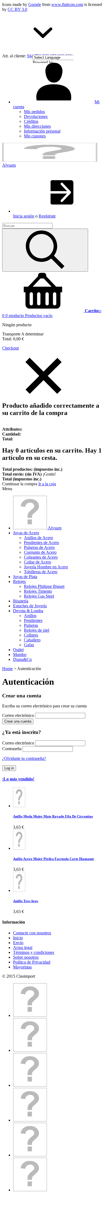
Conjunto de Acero (40, 552)
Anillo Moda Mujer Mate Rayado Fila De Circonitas (53, 816)
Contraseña (11, 748)
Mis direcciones (37, 126)
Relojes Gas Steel (39, 596)
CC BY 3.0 (17, 9)
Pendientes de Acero (41, 542)
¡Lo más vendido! (18, 779)
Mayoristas (22, 967)
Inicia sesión (23, 216)
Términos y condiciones (33, 952)
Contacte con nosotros (32, 933)
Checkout (10, 348)
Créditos (31, 121)
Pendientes (33, 620)
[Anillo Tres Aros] (19, 890)
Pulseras (31, 625)
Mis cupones (35, 136)
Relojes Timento (38, 591)
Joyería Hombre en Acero (46, 567)
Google (34, 4)
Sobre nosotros (26, 957)
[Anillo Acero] (19, 805)
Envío (18, 942)
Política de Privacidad (31, 962)
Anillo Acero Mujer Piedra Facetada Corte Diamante (53, 859)
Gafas (29, 644)
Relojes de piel (36, 630)
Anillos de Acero (38, 537)
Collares (31, 635)
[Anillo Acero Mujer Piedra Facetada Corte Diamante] (19, 848)
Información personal (42, 131)
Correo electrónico (18, 715)
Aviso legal (22, 947)
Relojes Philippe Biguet (44, 586)
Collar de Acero (37, 562)
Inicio (18, 937)
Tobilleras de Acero (40, 571)
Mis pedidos (34, 111)
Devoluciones (36, 116)
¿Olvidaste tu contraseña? (24, 758)
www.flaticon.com (67, 4)
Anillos (30, 615)
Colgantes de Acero (41, 557)
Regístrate (47, 216)
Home (7, 668)
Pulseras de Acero (39, 547)
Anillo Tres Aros (25, 901)
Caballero (32, 640)
